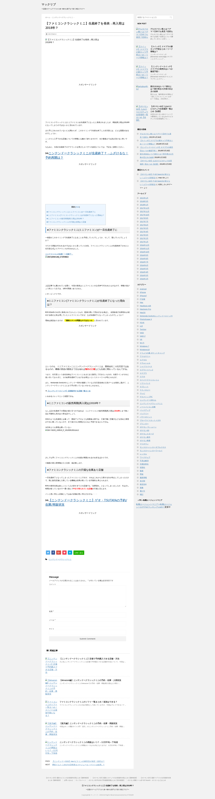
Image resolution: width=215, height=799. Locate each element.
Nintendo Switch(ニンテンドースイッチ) (156, 316)
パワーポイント (146, 417)
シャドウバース (146, 366)
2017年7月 (144, 221)
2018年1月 (144, 205)
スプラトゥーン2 (146, 370)
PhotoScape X (146, 319)
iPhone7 (143, 296)
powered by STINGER (126, 795)
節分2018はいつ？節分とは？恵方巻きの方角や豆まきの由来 (161, 89)
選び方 (142, 491)
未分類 (142, 481)
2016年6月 (144, 265)
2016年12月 (144, 245)
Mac (141, 302)
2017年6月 (144, 225)
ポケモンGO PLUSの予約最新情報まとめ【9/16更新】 (107, 780)
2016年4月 (144, 272)
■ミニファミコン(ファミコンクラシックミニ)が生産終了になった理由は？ (75, 215)
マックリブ (49, 4)
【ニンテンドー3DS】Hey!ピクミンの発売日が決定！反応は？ (78, 761)
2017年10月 (144, 215)
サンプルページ (81, 780)
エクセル (143, 360)
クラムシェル (145, 363)
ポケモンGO (144, 430)
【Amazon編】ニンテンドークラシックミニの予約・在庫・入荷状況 (90, 680)
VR (141, 339)
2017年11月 (144, 211)
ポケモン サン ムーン (148, 427)
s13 (141, 326)
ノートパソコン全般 (148, 407)
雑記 (141, 494)
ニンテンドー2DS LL (148, 400)
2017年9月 (144, 218)
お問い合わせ (68, 780)
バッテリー (144, 413)
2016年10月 (144, 252)
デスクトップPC (146, 397)
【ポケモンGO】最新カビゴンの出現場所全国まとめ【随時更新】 (67, 778)
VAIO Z (142, 336)
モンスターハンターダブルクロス (153, 447)
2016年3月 (144, 275)
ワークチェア (145, 457)
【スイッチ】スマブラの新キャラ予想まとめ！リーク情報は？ (161, 49)
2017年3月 (144, 235)
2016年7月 (144, 262)
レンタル (143, 454)
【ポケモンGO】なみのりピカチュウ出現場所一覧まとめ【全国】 (161, 108)
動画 (141, 471)
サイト (51, 629)
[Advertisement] (87, 103)
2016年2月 (144, 279)
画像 (141, 488)
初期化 (142, 467)
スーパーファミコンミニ (149, 380)
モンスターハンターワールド (151, 450)
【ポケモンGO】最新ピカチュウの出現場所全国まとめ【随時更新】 (115, 778)
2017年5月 (144, 228)
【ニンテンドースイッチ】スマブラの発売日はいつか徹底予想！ (161, 69)
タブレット (144, 387)
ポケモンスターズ (147, 434)
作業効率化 (144, 464)
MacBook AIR (145, 306)
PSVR (142, 323)
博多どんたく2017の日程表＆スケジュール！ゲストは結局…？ (78, 764)
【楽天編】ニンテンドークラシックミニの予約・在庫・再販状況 (88, 723)
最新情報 (143, 477)
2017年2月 (144, 238)
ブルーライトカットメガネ (150, 420)
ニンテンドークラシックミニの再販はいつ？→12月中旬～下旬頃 (89, 742)
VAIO (142, 333)
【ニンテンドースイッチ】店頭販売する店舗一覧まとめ (69, 391)
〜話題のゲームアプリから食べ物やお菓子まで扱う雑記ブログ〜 (107, 789)
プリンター (144, 424)
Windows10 (145, 350)
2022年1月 (144, 198)
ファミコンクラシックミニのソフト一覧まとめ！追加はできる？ (88, 701)
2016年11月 (144, 248)
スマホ (142, 376)
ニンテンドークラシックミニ (60, 559)
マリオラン (144, 444)
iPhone (143, 292)
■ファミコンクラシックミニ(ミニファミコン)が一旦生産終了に (71, 212)
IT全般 (142, 299)
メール (52, 620)
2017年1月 (144, 242)
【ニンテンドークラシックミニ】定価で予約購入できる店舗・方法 (89, 658)
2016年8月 (144, 258)
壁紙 (141, 474)
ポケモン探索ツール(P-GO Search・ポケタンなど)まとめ (147, 780)
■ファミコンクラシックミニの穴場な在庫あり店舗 (66, 222)
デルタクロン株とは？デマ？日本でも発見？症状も (161, 30)
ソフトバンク (145, 383)
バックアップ (145, 410)
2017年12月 (144, 208)
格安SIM (143, 484)
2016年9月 (144, 255)
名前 (51, 611)
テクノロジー (145, 390)
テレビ (142, 393)
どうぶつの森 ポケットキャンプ (152, 353)
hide (77, 207)
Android (143, 289)
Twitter (143, 329)
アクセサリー (145, 356)
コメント (52, 584)
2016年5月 (144, 269)
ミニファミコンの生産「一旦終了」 (59, 254)
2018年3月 (144, 201)
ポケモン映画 (145, 440)
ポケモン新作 (145, 437)
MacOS (142, 312)
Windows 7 (144, 346)
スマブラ (143, 373)
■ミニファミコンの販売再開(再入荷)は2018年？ (65, 218)
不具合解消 (144, 461)
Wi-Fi (142, 343)
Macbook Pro (145, 309)
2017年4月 (144, 232)
